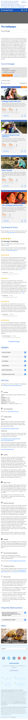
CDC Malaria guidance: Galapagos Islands (10, 428)
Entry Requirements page (13, 411)
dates (22, 116)
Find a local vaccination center (7, 440)
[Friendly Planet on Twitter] (8, 657)
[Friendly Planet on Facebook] (3, 657)
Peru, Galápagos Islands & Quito (12, 205)
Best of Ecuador (7, 170)
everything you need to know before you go (12, 385)
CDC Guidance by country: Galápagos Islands (10, 438)
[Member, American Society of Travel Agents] (7, 679)
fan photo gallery (11, 232)
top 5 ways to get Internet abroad (18, 571)
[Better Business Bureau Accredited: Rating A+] (20, 685)
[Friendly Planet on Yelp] (24, 657)
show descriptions (6, 83)
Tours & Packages (5, 31)
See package (6, 115)
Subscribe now (14, 670)
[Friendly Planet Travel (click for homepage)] (7, 10)
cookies (5, 7)
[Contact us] (22, 10)
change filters (7, 75)
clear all (17, 75)
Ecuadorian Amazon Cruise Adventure (10, 136)
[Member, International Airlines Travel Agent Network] (20, 679)
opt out (12, 7)
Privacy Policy (21, 7)
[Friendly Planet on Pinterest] (19, 657)
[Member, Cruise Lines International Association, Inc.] (7, 685)
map (25, 116)
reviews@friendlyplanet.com (12, 250)
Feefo (7, 245)
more (21, 269)
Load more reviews (14, 341)
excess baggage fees (17, 702)
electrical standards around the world (17, 560)
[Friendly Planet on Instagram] (13, 657)
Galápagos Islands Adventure (11, 101)
